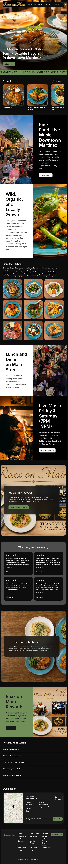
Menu (30, 4)
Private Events (44, 837)
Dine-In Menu (38, 4)
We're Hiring (22, 848)
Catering (48, 4)
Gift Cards (33, 848)
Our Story (21, 841)
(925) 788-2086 (44, 805)
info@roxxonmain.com (45, 807)
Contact (20, 850)
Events (32, 850)
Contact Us (46, 848)
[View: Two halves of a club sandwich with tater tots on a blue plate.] (54, 330)
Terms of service (23, 859)
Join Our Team (33, 842)
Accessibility (34, 859)
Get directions (58, 798)
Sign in (64, 4)
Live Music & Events (22, 837)
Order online (58, 819)
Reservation (34, 836)
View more (9, 567)
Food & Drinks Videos (44, 843)
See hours (47, 819)
